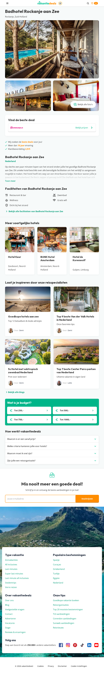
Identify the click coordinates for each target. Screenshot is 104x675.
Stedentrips (10, 582)
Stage (7, 627)
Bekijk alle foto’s (85, 104)
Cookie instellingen (79, 666)
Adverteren (10, 618)
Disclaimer (62, 666)
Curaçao (57, 564)
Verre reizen (11, 587)
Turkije (56, 573)
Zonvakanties (11, 560)
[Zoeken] (88, 3)
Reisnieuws (58, 627)
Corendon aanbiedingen (64, 618)
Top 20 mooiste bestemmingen (68, 609)
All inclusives (11, 564)
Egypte (56, 578)
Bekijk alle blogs (16, 392)
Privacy (51, 666)
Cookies (40, 666)
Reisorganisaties (61, 605)
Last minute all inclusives (17, 578)
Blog (7, 605)
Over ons (9, 600)
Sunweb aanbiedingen (63, 623)
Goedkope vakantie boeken (66, 600)
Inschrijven (87, 498)
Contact (9, 614)
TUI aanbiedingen (61, 614)
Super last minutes (14, 573)
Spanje (56, 560)
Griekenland (59, 569)
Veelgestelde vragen (14, 609)
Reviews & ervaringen (15, 632)
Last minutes (11, 569)
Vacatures (10, 623)
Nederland (10, 161)
